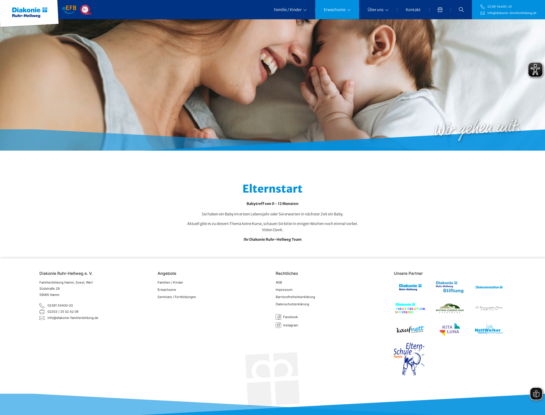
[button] (461, 9)
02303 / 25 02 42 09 (62, 312)
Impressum (284, 290)
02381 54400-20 (500, 6)
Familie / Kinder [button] (288, 9)
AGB (279, 282)
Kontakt (413, 9)
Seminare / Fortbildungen (177, 297)
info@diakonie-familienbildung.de (511, 13)
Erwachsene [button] (335, 9)
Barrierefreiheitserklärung (295, 297)
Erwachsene (167, 290)
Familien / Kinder (170, 282)
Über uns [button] (376, 9)
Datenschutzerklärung (292, 304)
